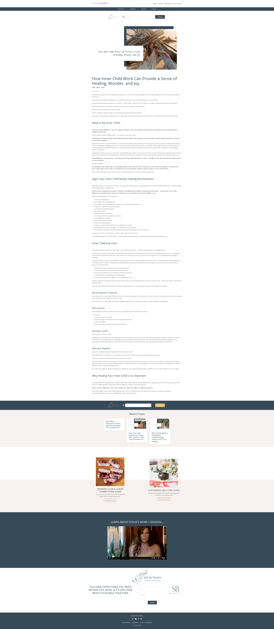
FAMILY (154, 9)
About (161, 4)
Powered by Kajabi (137, 625)
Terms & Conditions (146, 622)
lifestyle (98, 87)
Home (155, 4)
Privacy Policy (126, 622)
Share (160, 17)
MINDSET (133, 9)
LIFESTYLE (121, 9)
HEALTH (143, 9)
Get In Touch (176, 4)
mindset (102, 87)
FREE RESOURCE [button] (110, 500)
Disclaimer (135, 622)
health (93, 87)
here (135, 393)
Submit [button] (152, 602)
